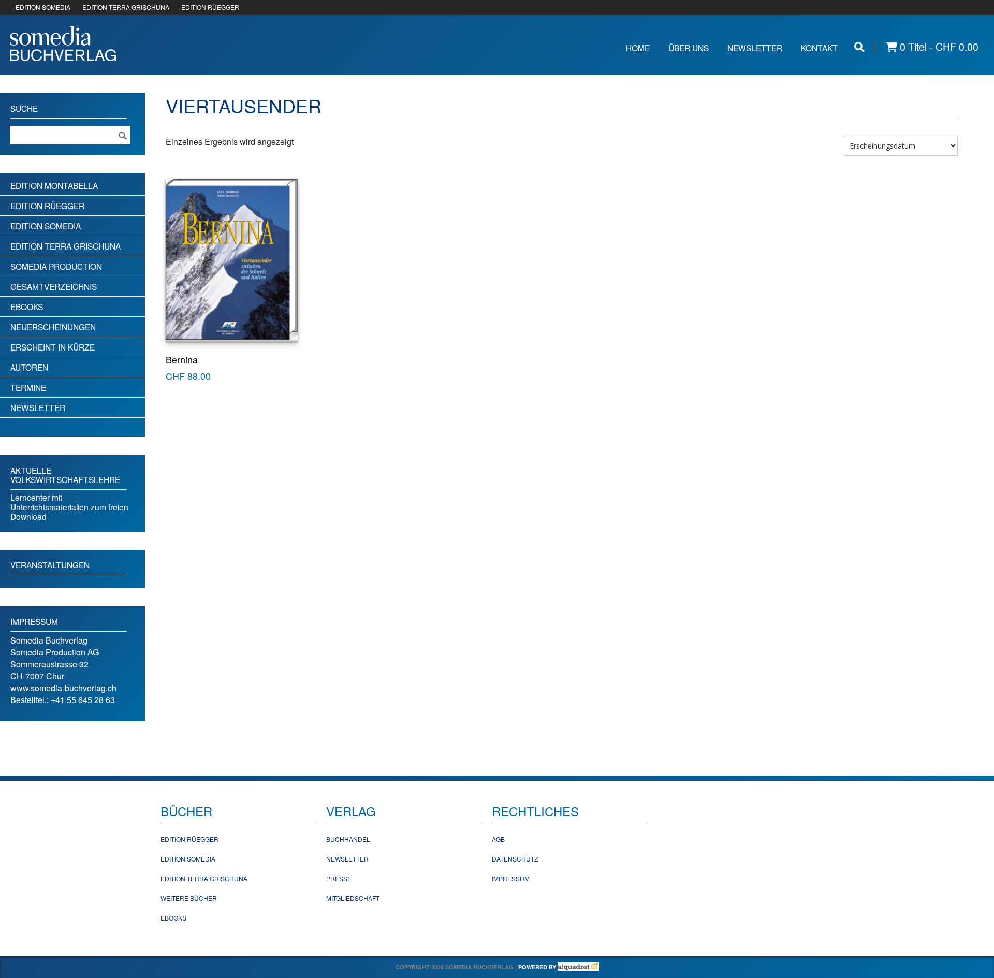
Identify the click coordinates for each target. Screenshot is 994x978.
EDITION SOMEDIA (43, 7)
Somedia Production (56, 266)
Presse (339, 878)
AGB (498, 839)
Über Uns (688, 47)
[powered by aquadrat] (578, 967)
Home (638, 47)
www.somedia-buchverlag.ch (63, 688)
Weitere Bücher (188, 898)
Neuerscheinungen (53, 326)
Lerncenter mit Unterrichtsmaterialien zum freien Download (69, 506)
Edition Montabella (54, 185)
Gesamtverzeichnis (53, 286)
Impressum (511, 878)
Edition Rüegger (47, 205)
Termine (28, 387)
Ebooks (26, 306)
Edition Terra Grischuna (65, 246)
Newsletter (754, 47)
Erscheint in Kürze (52, 347)
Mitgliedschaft (352, 898)
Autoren (29, 367)
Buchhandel (348, 839)
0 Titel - (937, 46)
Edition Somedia (45, 225)
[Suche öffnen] (859, 46)
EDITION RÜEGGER (210, 7)
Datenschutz (515, 858)
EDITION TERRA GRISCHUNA (125, 7)
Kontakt (819, 47)
